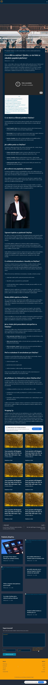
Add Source (41, 682)
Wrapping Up (7, 112)
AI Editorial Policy (24, 683)
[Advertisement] (24, 12)
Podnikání (5, 665)
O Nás (44, 669)
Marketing (5, 663)
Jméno (5, 650)
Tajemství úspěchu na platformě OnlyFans (13, 103)
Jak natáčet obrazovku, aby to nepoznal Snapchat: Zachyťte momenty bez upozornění (34, 571)
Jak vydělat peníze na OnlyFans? (11, 100)
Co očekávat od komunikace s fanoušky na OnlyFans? (15, 105)
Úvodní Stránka (43, 664)
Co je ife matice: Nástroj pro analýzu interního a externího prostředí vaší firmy (12, 527)
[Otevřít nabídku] (47, 2)
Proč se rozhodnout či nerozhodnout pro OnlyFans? (15, 109)
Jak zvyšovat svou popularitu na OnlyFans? (13, 101)
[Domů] (5, 50)
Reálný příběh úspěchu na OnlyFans (12, 106)
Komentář (5, 634)
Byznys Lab (8, 60)
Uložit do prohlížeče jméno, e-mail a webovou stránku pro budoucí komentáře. (38, 649)
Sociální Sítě (11, 52)
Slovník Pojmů (4, 668)
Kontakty (43, 671)
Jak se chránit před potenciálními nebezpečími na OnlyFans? (16, 108)
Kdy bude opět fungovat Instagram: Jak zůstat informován (36, 527)
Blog (44, 667)
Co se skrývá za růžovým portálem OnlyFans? (13, 98)
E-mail (19, 650)
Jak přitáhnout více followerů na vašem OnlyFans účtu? (15, 111)
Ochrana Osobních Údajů (28, 677)
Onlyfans (6, 52)
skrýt (19, 96)
